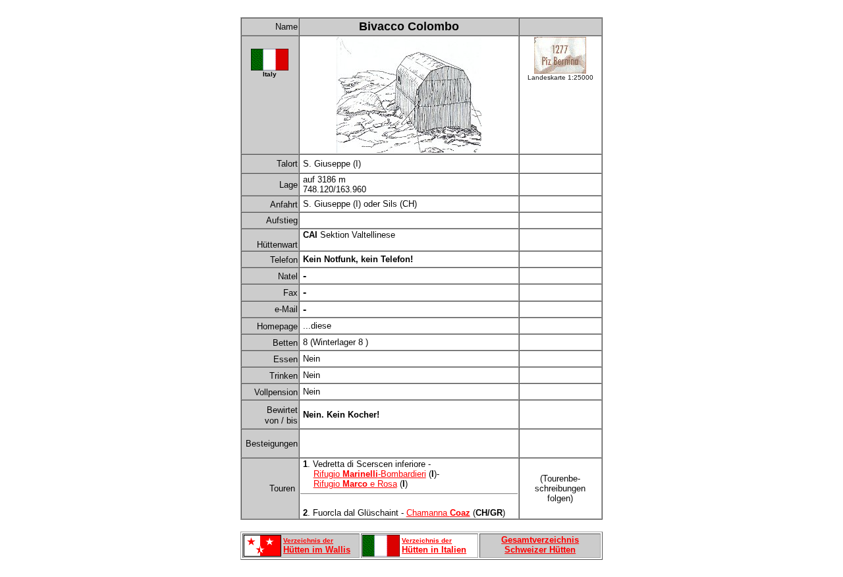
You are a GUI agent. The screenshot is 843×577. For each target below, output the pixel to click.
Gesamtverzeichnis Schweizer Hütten (540, 545)
